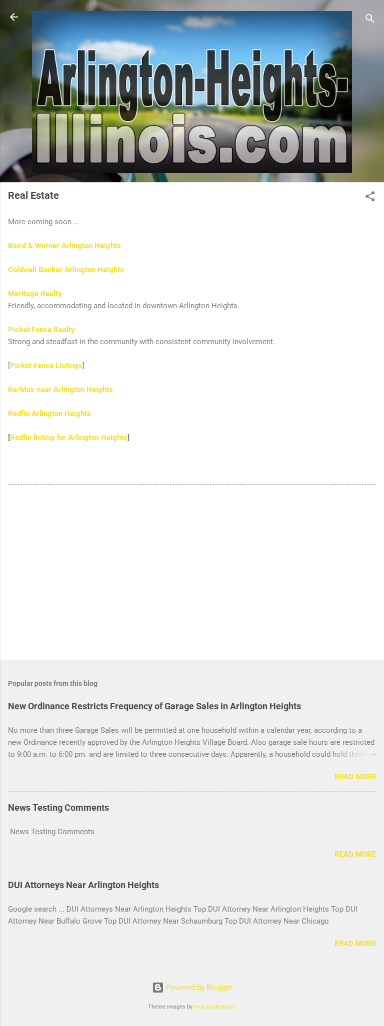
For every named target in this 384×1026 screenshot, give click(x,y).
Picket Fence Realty (41, 329)
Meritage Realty (35, 293)
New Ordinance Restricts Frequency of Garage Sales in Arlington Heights (154, 706)
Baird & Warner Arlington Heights (64, 245)
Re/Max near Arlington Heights (60, 389)
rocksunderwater (215, 1007)
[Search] (370, 20)
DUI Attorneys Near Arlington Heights (83, 885)
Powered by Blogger (198, 987)
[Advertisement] (192, 574)
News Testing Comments (58, 807)
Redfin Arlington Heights (49, 413)
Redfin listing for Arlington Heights (69, 437)
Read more (355, 776)
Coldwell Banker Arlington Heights (66, 269)
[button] (370, 198)
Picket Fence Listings (46, 365)
